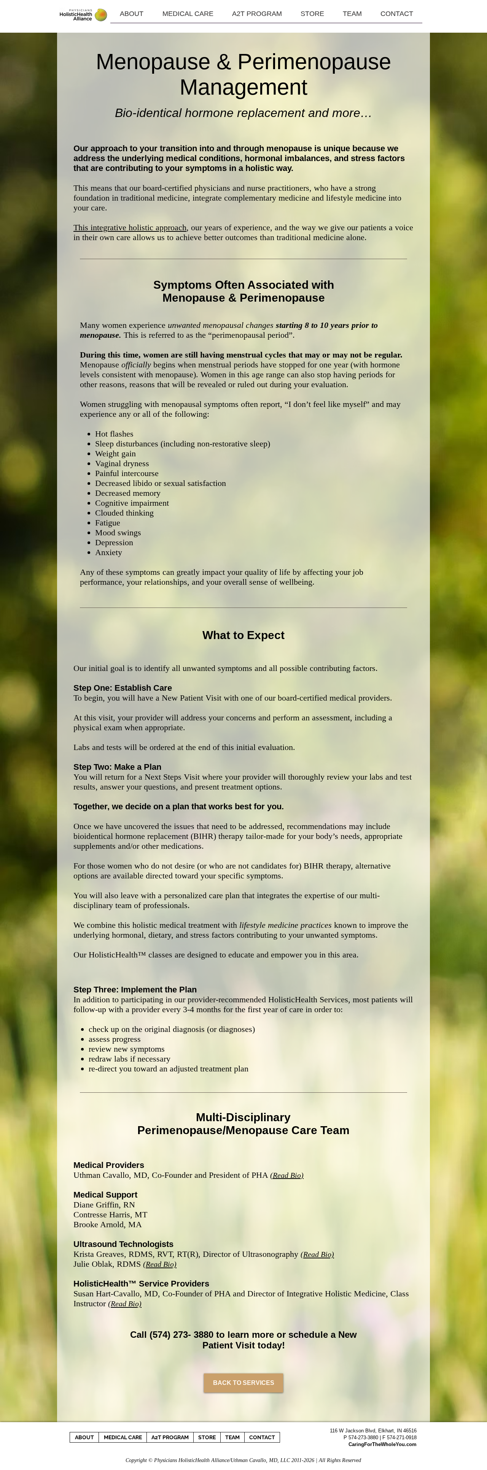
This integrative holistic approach (129, 227)
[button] (312, 16)
